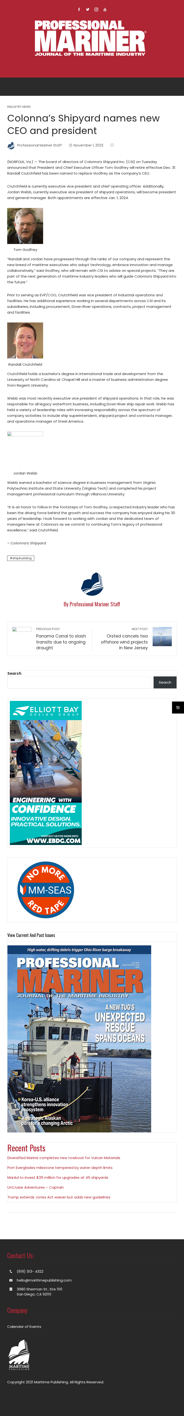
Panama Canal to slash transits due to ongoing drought (61, 639)
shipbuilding (22, 558)
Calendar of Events (24, 1326)
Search (14, 673)
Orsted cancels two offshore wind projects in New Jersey (124, 639)
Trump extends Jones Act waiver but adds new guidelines (58, 1197)
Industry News (19, 107)
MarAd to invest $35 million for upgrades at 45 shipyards (57, 1177)
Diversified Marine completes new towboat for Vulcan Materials (63, 1157)
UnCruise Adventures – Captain (35, 1187)
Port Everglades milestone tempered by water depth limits (60, 1167)
